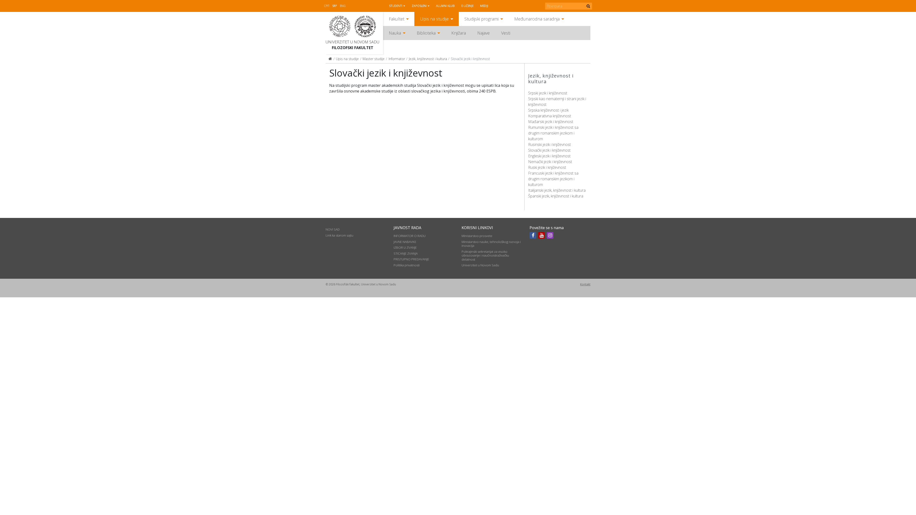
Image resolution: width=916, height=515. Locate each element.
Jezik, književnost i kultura (428, 59)
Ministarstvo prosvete (477, 236)
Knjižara (458, 33)
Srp (334, 6)
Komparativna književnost (549, 115)
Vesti (505, 33)
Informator (397, 59)
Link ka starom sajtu (339, 235)
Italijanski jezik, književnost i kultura (557, 190)
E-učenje (467, 6)
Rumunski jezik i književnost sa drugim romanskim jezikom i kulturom (553, 133)
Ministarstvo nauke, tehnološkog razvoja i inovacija (491, 244)
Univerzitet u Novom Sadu (352, 42)
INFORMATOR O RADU (410, 236)
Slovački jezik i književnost (549, 150)
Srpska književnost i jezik (548, 110)
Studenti (395, 6)
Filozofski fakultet (352, 47)
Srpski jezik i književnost (547, 93)
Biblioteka (426, 33)
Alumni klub (445, 6)
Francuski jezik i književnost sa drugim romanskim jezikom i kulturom (553, 178)
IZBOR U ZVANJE (405, 247)
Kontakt (585, 284)
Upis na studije (434, 19)
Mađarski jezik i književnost (550, 121)
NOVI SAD (333, 229)
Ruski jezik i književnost (547, 167)
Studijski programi (481, 19)
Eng (343, 6)
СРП (326, 6)
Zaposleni (419, 6)
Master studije (374, 59)
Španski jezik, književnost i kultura (555, 196)
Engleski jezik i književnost (549, 156)
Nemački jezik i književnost (550, 161)
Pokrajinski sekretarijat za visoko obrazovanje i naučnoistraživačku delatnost (485, 255)
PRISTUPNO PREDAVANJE (411, 259)
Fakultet (396, 19)
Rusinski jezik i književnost (549, 144)
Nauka (395, 33)
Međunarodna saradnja (537, 19)
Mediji (484, 6)
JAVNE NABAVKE (405, 242)
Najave (483, 33)
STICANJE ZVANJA (406, 253)
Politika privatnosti (407, 265)
